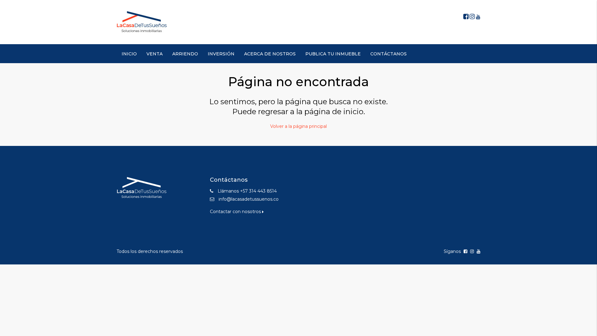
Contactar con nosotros (236, 211)
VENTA (154, 54)
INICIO (129, 54)
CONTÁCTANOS (388, 54)
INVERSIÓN (221, 54)
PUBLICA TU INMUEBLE (333, 54)
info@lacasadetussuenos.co (249, 199)
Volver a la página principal (298, 126)
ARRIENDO (185, 54)
